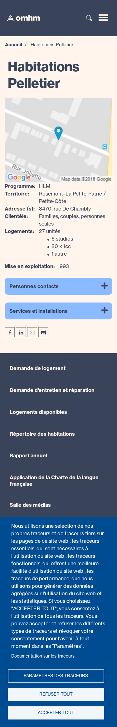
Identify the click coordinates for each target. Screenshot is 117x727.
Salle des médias (30, 505)
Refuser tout (56, 694)
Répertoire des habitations (42, 434)
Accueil (13, 45)
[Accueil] (20, 17)
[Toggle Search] (89, 18)
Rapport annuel (28, 455)
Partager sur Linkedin (21, 332)
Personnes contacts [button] (34, 286)
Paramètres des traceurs (56, 675)
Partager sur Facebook (10, 332)
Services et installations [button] (38, 311)
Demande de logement (38, 368)
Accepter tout (56, 712)
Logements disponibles (38, 412)
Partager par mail (32, 332)
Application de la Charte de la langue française (54, 480)
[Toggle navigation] (103, 17)
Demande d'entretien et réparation (52, 390)
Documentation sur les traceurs (43, 655)
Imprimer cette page (43, 332)
